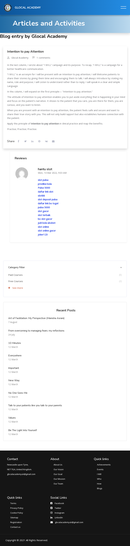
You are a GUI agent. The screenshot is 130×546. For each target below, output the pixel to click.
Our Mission (59, 478)
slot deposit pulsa (47, 199)
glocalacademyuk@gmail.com (69, 522)
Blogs (99, 488)
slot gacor (43, 211)
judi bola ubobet (46, 222)
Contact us (15, 527)
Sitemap (14, 517)
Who (99, 478)
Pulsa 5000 (44, 187)
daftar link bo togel (48, 203)
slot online (43, 226)
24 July (11, 334)
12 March (13, 346)
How (99, 483)
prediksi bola (45, 183)
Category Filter (16, 267)
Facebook (59, 503)
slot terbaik (44, 215)
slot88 (41, 195)
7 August (12, 322)
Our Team (58, 483)
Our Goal (58, 474)
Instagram (59, 512)
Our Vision (59, 469)
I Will (99, 474)
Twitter (58, 508)
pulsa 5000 (44, 207)
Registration (16, 522)
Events (100, 469)
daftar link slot (45, 191)
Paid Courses (15, 274)
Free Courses (15, 281)
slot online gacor (47, 230)
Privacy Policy (16, 508)
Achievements (104, 464)
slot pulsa (43, 179)
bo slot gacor (45, 218)
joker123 (43, 234)
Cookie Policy (16, 512)
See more (17, 287)
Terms (13, 503)
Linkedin (59, 517)
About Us (58, 464)
